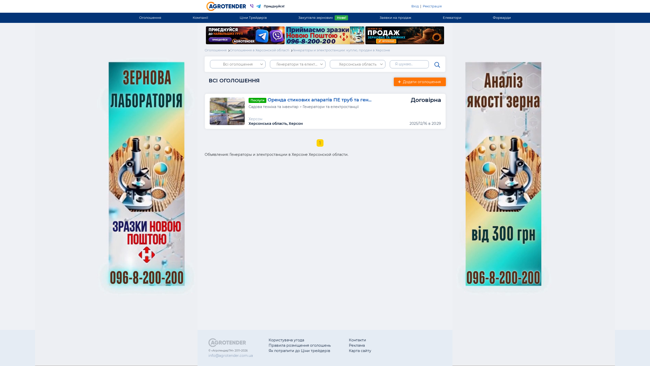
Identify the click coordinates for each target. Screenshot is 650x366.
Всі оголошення (238, 64)
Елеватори (452, 18)
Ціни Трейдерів (253, 18)
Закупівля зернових (322, 18)
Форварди (502, 18)
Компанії (200, 18)
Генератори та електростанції (301, 64)
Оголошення (150, 18)
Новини (396, 350)
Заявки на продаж (395, 18)
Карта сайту (360, 350)
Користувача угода (286, 340)
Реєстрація (432, 6)
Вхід (415, 6)
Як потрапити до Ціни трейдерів (299, 350)
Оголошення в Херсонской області (259, 50)
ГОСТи (395, 345)
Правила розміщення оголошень (300, 345)
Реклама (357, 345)
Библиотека (400, 340)
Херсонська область (358, 64)
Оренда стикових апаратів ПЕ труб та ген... (319, 100)
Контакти (357, 340)
